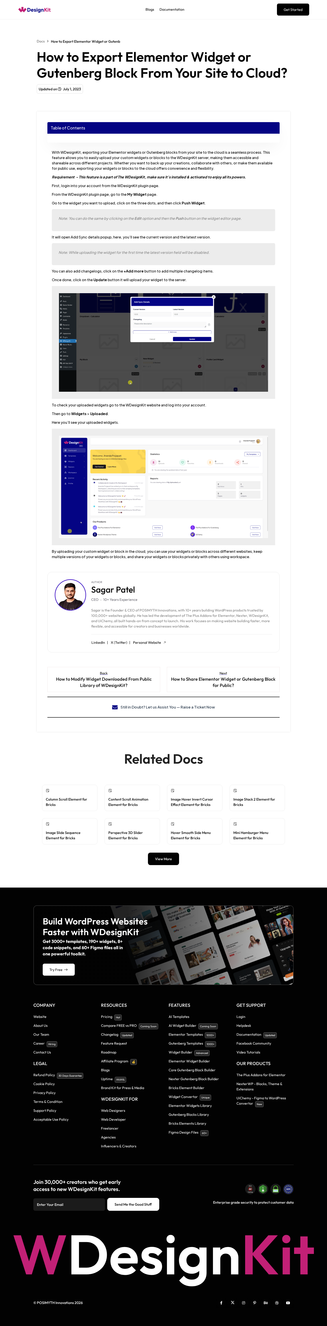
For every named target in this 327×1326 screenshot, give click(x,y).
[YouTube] (288, 1302)
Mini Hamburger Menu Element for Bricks (250, 835)
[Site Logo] (34, 9)
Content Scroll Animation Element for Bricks (128, 802)
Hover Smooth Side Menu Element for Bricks (191, 835)
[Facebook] (221, 1302)
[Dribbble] (277, 1302)
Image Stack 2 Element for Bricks (254, 802)
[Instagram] (243, 1302)
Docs (41, 41)
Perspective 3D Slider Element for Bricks (125, 835)
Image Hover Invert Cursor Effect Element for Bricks (192, 802)
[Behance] (265, 1302)
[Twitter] (232, 1302)
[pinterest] (254, 1302)
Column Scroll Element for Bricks (66, 802)
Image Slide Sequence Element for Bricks (63, 835)
